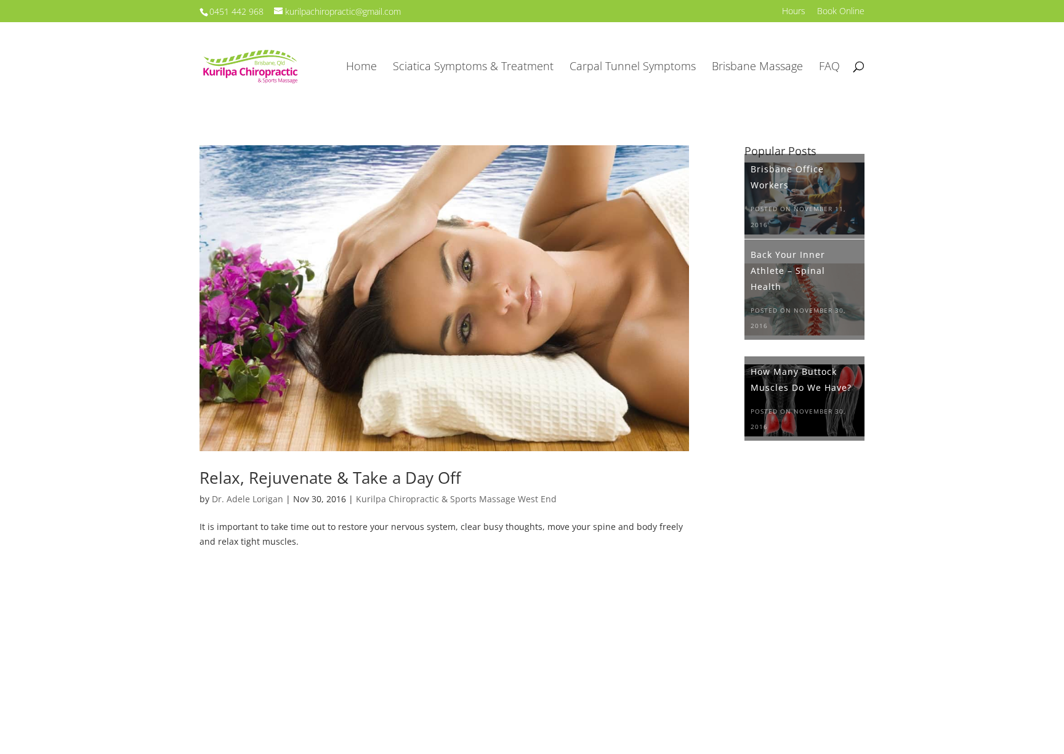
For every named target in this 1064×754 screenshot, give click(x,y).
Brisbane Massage (757, 67)
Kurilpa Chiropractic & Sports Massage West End (456, 499)
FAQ (829, 67)
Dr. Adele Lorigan (247, 499)
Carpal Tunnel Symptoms (633, 67)
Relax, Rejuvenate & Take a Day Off (330, 478)
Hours (793, 12)
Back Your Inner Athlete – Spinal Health (788, 270)
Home (361, 67)
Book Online (840, 12)
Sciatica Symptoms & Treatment (473, 67)
